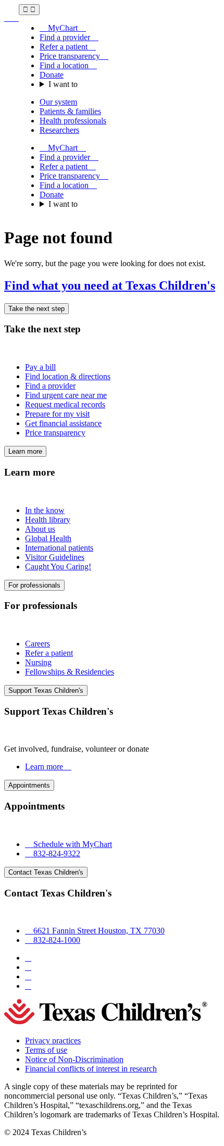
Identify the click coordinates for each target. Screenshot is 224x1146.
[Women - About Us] (11, 18)
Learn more (25, 451)
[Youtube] (28, 985)
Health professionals (73, 120)
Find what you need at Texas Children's (109, 285)
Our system (58, 101)
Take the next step (36, 309)
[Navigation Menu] (29, 9)
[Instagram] (28, 967)
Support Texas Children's (45, 690)
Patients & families (70, 111)
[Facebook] (28, 957)
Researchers (59, 130)
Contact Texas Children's (45, 872)
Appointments (29, 785)
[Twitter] (28, 976)
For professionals (34, 585)
